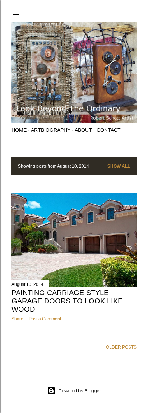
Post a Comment (45, 318)
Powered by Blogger (80, 390)
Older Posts (121, 347)
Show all (118, 166)
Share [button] (17, 318)
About (83, 130)
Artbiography (50, 130)
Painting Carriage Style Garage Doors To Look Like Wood (66, 301)
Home (19, 130)
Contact (109, 130)
